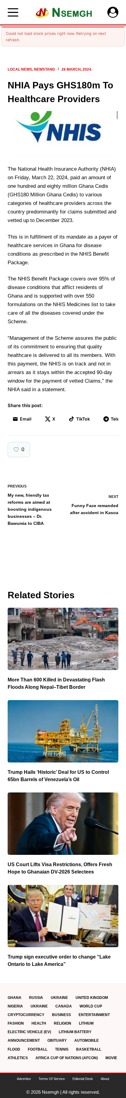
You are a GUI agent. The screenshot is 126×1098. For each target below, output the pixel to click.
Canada (63, 1006)
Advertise (24, 1079)
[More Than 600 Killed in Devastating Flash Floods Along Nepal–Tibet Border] (63, 639)
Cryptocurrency (26, 1015)
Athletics (18, 1058)
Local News (20, 69)
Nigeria (15, 1006)
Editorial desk (82, 1079)
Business (61, 1015)
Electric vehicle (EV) (29, 1032)
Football (37, 1049)
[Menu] (13, 12)
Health (38, 1023)
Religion (62, 1023)
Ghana (14, 998)
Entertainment (94, 1015)
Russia (36, 998)
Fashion (16, 1023)
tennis (62, 1049)
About (105, 1079)
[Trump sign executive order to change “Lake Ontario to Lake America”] (63, 916)
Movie (111, 1058)
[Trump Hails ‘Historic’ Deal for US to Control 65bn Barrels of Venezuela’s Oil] (63, 731)
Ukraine (59, 998)
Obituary (57, 1040)
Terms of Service (52, 1079)
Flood (14, 1049)
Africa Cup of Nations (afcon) (66, 1058)
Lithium (86, 1023)
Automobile (86, 1040)
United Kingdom (92, 998)
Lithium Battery (75, 1032)
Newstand (44, 69)
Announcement (24, 1040)
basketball (88, 1049)
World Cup (91, 1006)
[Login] (112, 12)
